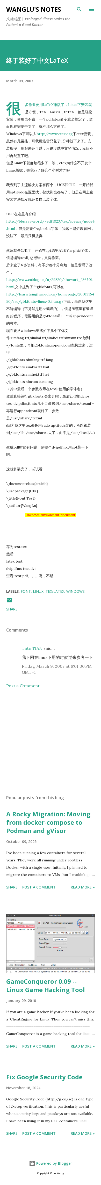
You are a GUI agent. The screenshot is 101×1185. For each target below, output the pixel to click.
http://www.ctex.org (55, 133)
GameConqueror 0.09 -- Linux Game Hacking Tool (45, 985)
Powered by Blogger (53, 1163)
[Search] (79, 9)
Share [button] (12, 609)
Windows (75, 591)
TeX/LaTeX (55, 591)
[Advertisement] (50, 741)
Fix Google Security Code (44, 1077)
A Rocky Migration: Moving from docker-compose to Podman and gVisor (48, 822)
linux (38, 591)
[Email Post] (9, 602)
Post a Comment (23, 685)
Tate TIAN (32, 648)
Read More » (83, 887)
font (26, 591)
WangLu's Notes (33, 9)
